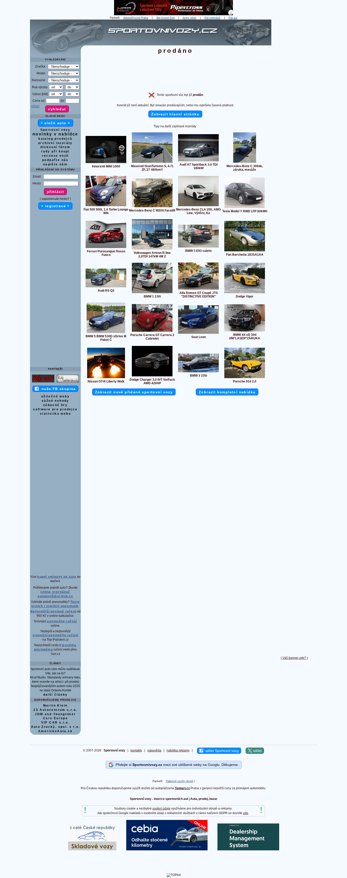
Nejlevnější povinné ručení (53, 611)
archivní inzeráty (55, 143)
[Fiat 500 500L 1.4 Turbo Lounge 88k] (106, 206)
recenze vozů (55, 155)
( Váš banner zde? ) (294, 658)
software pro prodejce (55, 409)
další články (55, 694)
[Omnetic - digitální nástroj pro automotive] (248, 849)
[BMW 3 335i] (198, 372)
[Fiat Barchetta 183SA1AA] (245, 251)
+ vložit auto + (55, 123)
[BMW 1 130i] (152, 293)
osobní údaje (161, 808)
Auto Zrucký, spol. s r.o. (55, 727)
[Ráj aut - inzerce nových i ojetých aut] (43, 382)
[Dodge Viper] (245, 293)
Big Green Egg (165, 17)
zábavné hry (55, 405)
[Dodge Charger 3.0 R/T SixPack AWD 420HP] (152, 376)
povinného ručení (62, 621)
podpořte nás (55, 160)
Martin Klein (55, 705)
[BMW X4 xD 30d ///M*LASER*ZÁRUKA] (245, 331)
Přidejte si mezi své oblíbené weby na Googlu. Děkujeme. (176, 764)
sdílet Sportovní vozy (221, 751)
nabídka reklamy (178, 750)
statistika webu (55, 413)
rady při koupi (55, 151)
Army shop (189, 17)
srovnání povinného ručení (55, 635)
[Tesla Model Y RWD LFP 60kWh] (244, 207)
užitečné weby (55, 396)
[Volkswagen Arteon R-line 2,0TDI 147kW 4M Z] (152, 249)
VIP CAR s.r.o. (55, 722)
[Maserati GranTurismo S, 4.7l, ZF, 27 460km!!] (152, 162)
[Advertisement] (294, 96)
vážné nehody (55, 400)
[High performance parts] (173, 14)
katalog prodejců (55, 139)
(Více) (35, 106)
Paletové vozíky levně (179, 781)
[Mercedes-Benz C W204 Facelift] (152, 207)
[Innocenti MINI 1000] (106, 163)
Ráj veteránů (212, 17)
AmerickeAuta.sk (55, 731)
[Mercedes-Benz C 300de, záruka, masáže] (244, 162)
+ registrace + (55, 206)
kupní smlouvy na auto (56, 576)
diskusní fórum (55, 147)
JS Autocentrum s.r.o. (55, 710)
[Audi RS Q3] (106, 287)
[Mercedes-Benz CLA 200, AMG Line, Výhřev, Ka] (198, 206)
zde (245, 813)
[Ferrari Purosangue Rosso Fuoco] (106, 248)
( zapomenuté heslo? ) (55, 199)
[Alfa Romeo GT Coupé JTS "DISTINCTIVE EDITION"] (198, 289)
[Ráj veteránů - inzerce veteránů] (68, 382)
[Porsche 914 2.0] (245, 378)
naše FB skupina (57, 389)
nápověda (154, 750)
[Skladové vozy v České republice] (92, 849)
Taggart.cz (182, 788)
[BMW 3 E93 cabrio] (198, 247)
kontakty (136, 750)
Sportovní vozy (55, 130)
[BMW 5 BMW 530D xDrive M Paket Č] (106, 333)
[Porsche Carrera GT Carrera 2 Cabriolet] (152, 331)
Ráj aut (233, 17)
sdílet (257, 751)
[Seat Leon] (198, 333)
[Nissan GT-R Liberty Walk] (106, 378)
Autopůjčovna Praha (135, 17)
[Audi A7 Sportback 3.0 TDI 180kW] (198, 161)
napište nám (55, 164)
